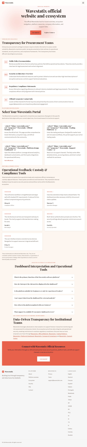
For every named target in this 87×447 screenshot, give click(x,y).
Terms (50, 377)
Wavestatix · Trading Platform (58, 334)
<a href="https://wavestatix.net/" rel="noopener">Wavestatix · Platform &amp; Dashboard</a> (22, 148)
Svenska (70, 432)
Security (31, 384)
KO (69, 409)
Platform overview (33, 377)
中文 (69, 413)
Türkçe (70, 400)
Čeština (70, 429)
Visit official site (9, 161)
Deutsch (70, 377)
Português (71, 390)
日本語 (70, 406)
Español (70, 384)
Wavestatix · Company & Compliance (46, 336)
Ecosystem (31, 380)
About (30, 374)
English (70, 374)
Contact (31, 390)
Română (70, 435)
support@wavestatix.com (17, 104)
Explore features (49, 32)
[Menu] (83, 3)
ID (68, 419)
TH (69, 422)
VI (68, 425)
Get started (35, 32)
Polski (69, 396)
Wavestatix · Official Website (39, 334)
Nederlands (71, 393)
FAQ (30, 387)
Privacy (50, 374)
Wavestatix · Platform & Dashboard (23, 336)
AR (68, 403)
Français (70, 380)
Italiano (70, 387)
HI (68, 416)
